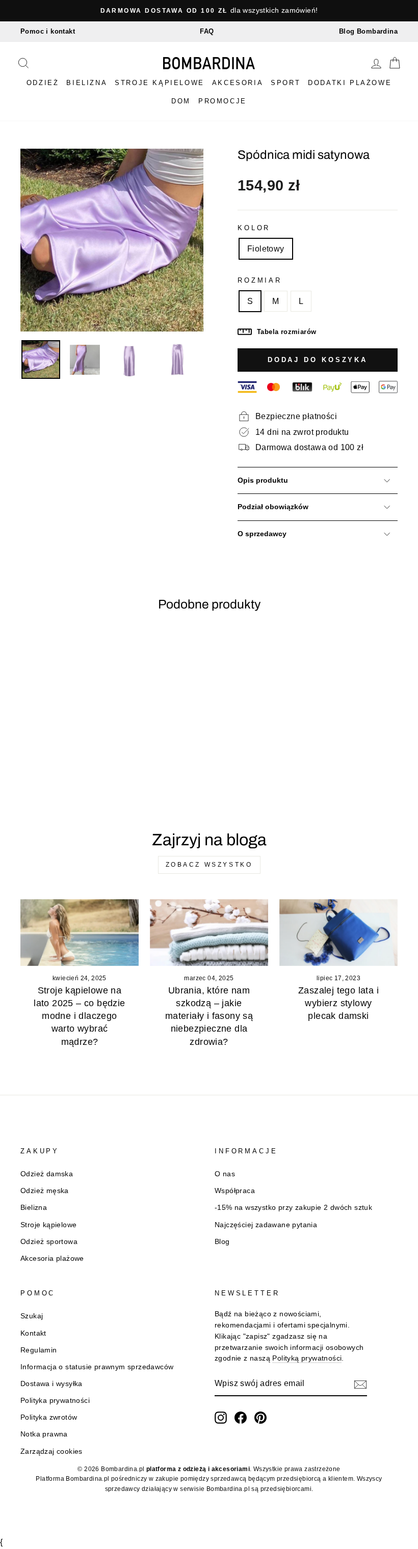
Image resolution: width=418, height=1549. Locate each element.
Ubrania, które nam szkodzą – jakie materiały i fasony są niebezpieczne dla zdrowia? (209, 1016)
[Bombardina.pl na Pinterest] (260, 1418)
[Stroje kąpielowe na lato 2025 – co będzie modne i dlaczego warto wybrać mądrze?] (79, 932)
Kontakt (33, 1333)
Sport (285, 83)
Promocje (222, 101)
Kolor (254, 228)
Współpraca (235, 1191)
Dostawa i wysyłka (51, 1384)
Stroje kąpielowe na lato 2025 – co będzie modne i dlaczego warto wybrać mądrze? (79, 1016)
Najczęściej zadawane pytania (266, 1225)
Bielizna (86, 83)
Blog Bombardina (368, 31)
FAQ (207, 31)
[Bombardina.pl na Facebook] (240, 1418)
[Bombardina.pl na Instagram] (221, 1418)
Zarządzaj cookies (51, 1451)
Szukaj (31, 1316)
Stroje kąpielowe (159, 83)
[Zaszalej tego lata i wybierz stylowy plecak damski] (338, 932)
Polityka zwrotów (48, 1417)
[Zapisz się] (360, 1384)
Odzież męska (44, 1191)
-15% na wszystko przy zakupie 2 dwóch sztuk (293, 1207)
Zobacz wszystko (209, 864)
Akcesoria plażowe (52, 1258)
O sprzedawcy (262, 534)
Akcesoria (237, 83)
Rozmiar (260, 280)
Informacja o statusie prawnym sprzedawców (96, 1367)
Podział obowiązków (273, 507)
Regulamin (38, 1350)
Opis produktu (263, 480)
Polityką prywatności (307, 1358)
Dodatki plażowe (349, 83)
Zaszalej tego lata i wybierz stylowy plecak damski (338, 1003)
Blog (222, 1242)
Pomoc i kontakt (47, 31)
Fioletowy (265, 248)
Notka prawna (44, 1434)
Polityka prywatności (55, 1400)
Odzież (43, 83)
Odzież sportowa (48, 1242)
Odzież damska (46, 1174)
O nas (225, 1174)
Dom (181, 101)
